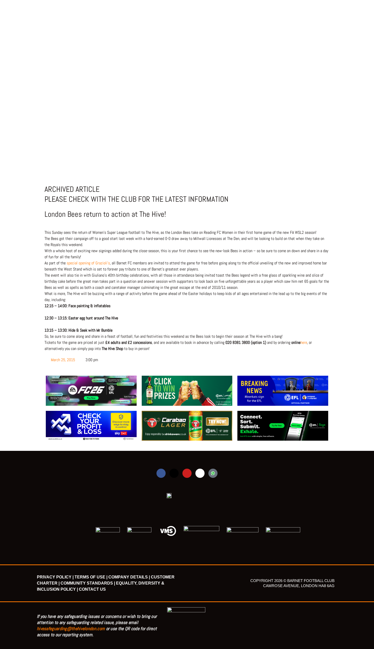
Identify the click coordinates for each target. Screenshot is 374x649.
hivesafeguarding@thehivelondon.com (71, 628)
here (303, 342)
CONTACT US (92, 589)
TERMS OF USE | (91, 577)
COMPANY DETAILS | (129, 577)
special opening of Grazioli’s (88, 263)
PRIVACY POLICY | (55, 577)
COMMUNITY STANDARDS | (88, 583)
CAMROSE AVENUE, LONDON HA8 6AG (299, 586)
